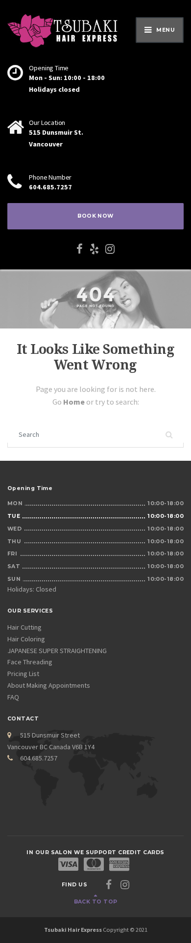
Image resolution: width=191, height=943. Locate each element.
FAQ (13, 697)
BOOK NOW (95, 216)
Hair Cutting (24, 627)
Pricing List (23, 673)
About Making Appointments (48, 685)
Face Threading (29, 661)
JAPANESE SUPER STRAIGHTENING (57, 650)
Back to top (96, 902)
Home (74, 402)
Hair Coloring (26, 639)
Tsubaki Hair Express (73, 929)
